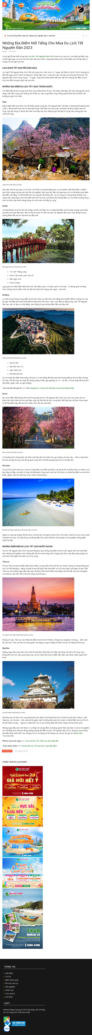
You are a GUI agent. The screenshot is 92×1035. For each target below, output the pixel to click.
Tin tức (8, 976)
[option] (47, 35)
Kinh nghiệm (10, 987)
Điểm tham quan (12, 980)
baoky (4, 51)
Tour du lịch (10, 993)
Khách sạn (9, 990)
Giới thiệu (9, 973)
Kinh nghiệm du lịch (21, 751)
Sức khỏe (9, 997)
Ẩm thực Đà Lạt (11, 983)
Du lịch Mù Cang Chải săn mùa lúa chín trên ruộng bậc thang (32, 36)
